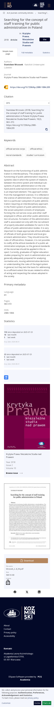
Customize (6, 703)
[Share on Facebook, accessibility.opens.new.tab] (15, 591)
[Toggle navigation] (49, 5)
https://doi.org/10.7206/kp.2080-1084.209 (30, 87)
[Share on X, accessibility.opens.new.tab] (27, 591)
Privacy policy (10, 632)
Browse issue (12, 473)
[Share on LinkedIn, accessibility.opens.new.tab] (39, 591)
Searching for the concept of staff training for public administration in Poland (43, 13)
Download (29, 560)
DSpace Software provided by (22, 676)
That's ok (46, 703)
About (7, 625)
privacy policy (33, 698)
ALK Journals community (17, 13)
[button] (27, 52)
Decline (37, 703)
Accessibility (9, 636)
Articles (30, 13)
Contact (7, 629)
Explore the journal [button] (44, 39)
